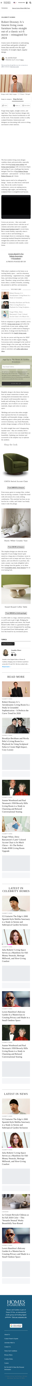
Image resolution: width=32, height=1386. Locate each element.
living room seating (17, 164)
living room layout (14, 324)
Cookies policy (8, 1359)
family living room (20, 333)
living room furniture (8, 167)
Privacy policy (8, 1355)
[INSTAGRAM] (12, 655)
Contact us (7, 1347)
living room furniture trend (10, 229)
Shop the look (17, 99)
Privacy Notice (23, 373)
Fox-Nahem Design (21, 171)
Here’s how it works (14, 66)
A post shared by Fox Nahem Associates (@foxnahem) (16, 256)
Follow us (17, 105)
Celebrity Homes (8, 17)
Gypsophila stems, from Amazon (15, 568)
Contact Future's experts (11, 1338)
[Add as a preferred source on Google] (16, 1326)
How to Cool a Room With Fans (21, 8)
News (22, 60)
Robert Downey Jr (7, 176)
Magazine (21, 2)
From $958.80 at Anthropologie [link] (16, 613)
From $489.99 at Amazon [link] (16, 487)
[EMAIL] (15, 655)
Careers (6, 1363)
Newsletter (27, 105)
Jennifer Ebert (12, 58)
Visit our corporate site (19, 1317)
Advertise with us (9, 1342)
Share (5, 105)
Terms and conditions (10, 1351)
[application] (16, 205)
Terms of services (21, 371)
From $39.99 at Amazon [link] (16, 547)
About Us (7, 1334)
